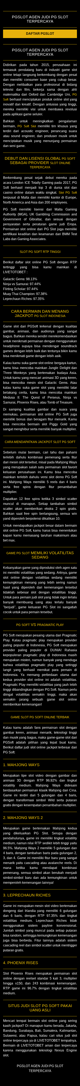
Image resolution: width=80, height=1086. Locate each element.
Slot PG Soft (68, 192)
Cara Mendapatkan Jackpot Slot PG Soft (40, 442)
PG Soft (68, 158)
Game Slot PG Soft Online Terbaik (40, 717)
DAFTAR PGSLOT (40, 33)
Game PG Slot (18, 553)
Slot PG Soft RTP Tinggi (40, 251)
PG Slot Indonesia (49, 316)
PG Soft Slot (26, 126)
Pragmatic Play (50, 625)
